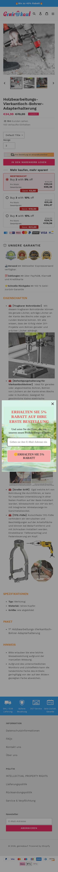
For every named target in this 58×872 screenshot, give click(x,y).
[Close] (52, 403)
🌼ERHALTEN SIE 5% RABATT (29, 456)
